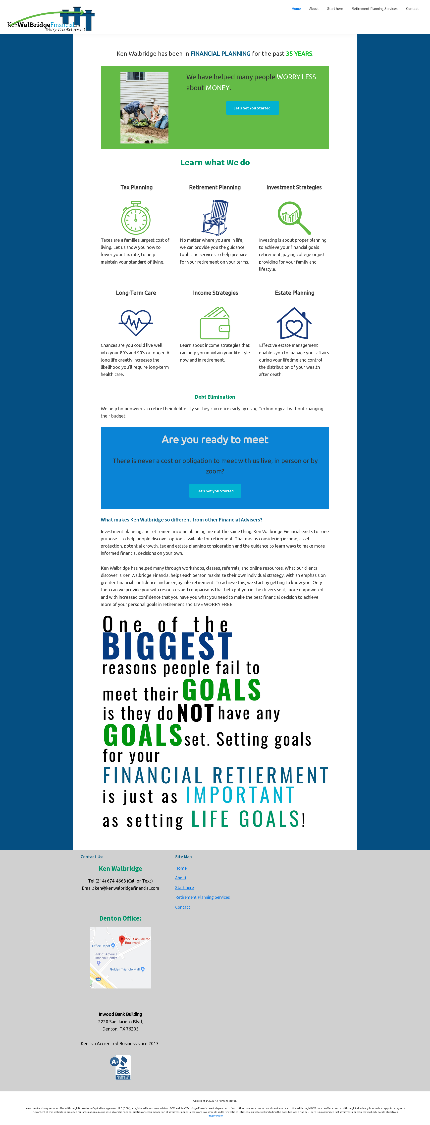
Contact (182, 907)
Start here (184, 887)
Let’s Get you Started (215, 490)
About (180, 878)
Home (181, 868)
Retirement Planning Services (202, 897)
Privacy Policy (215, 1115)
